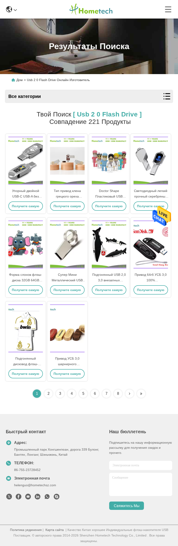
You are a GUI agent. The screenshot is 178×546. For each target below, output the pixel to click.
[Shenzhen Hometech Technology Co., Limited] (90, 9)
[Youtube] (28, 498)
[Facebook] (18, 498)
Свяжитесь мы (127, 506)
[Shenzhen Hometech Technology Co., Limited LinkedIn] (37, 498)
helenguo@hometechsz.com (35, 485)
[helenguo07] (56, 498)
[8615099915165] (47, 498)
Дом (19, 80)
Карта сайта (54, 530)
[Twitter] (9, 498)
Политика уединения (26, 530)
